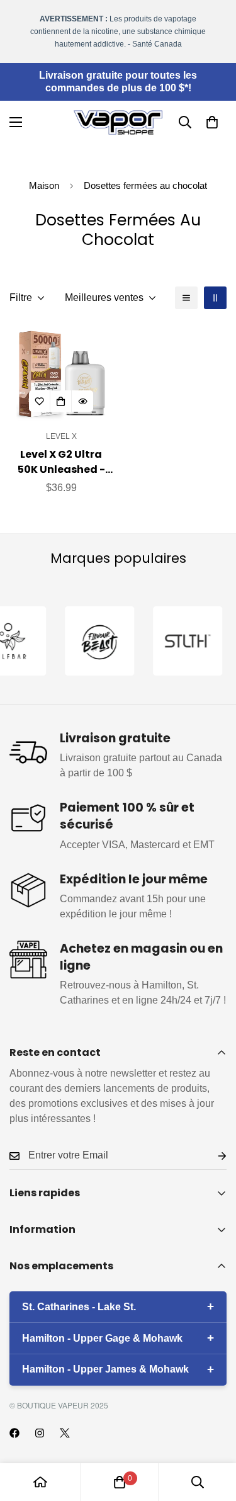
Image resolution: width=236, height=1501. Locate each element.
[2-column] (215, 297)
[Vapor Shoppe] (118, 122)
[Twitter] (65, 1433)
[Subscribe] (212, 1155)
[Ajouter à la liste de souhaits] (39, 401)
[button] (212, 122)
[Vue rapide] (82, 401)
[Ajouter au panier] (61, 401)
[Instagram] (40, 1433)
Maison (44, 185)
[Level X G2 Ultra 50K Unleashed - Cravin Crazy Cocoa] (61, 372)
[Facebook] (14, 1433)
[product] (40, 1482)
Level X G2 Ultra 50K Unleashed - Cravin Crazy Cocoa (61, 462)
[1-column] (186, 297)
